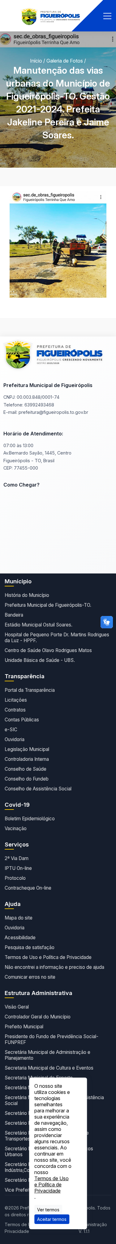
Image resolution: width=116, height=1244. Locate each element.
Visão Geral (17, 1007)
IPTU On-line (18, 868)
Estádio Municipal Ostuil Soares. (38, 625)
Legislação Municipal (27, 749)
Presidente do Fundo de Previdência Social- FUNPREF (51, 1039)
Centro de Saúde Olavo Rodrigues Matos (48, 650)
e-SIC (11, 729)
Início (36, 61)
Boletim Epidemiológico (30, 819)
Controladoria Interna (27, 759)
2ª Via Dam (16, 858)
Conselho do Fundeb (27, 779)
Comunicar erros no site (30, 977)
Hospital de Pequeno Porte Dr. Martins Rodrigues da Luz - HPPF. (57, 637)
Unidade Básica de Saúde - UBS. (40, 660)
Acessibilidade (20, 937)
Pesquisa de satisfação (29, 947)
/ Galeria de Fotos (63, 61)
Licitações (16, 700)
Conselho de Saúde (25, 769)
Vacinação (16, 828)
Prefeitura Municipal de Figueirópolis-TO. (48, 605)
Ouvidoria (14, 739)
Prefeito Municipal (24, 1027)
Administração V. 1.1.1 (93, 1228)
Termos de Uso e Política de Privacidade (48, 957)
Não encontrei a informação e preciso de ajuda (54, 967)
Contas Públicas (22, 720)
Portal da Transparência (30, 690)
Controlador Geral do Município (38, 1017)
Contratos (15, 710)
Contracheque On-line (28, 888)
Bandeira (14, 615)
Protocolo (15, 878)
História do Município (27, 595)
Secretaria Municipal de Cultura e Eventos (49, 1068)
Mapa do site (18, 918)
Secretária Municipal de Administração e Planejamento (47, 1055)
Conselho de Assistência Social (38, 789)
